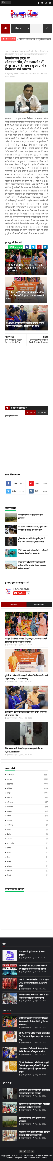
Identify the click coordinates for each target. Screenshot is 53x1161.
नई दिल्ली (9, 788)
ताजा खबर (14, 605)
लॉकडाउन (10, 802)
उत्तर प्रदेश (10, 261)
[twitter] (42, 3)
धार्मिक (9, 816)
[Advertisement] (26, 376)
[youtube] (46, 3)
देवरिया (9, 834)
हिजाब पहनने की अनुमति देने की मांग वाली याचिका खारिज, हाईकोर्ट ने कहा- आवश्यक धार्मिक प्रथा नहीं (32, 565)
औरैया (8, 853)
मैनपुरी (9, 875)
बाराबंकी (9, 862)
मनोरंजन (9, 839)
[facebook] (38, 3)
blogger (31, 413)
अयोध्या (9, 830)
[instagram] (50, 3)
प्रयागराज (10, 807)
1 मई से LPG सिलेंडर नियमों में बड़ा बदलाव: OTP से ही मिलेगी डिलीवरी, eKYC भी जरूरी (34, 982)
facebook (42, 413)
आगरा (8, 848)
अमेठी (8, 793)
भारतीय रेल (10, 825)
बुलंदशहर (9, 866)
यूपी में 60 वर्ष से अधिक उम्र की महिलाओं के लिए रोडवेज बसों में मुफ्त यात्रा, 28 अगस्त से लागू (25, 295)
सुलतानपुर (10, 784)
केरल (8, 857)
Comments (39, 605)
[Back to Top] (32, 1151)
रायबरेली (9, 798)
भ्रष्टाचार (9, 871)
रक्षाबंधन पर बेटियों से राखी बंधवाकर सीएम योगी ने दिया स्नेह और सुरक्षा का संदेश (25, 325)
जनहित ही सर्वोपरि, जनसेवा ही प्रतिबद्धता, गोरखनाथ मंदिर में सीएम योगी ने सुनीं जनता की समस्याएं (26, 267)
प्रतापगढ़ (9, 821)
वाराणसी (9, 811)
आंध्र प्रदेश (10, 843)
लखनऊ (12, 76)
